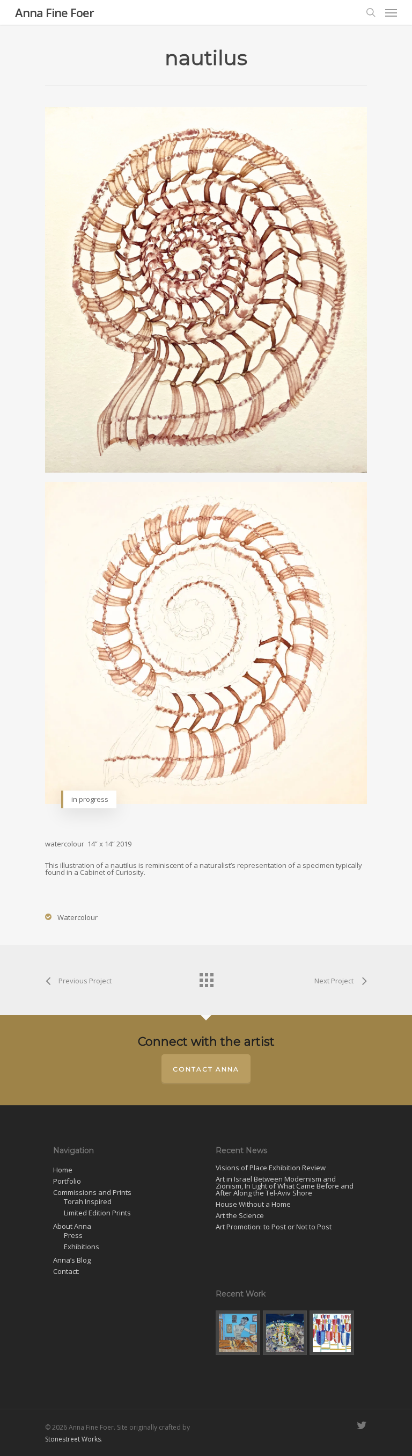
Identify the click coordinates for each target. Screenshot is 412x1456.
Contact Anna (206, 1069)
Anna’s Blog (72, 1260)
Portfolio (67, 1181)
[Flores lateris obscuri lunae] (285, 1332)
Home (62, 1170)
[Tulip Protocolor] (332, 1332)
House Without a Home (253, 1204)
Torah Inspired (88, 1201)
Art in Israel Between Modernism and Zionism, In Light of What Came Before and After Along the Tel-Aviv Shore (285, 1186)
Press (73, 1235)
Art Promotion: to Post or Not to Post (274, 1226)
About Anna (72, 1226)
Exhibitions (81, 1246)
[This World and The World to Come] (238, 1332)
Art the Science (240, 1215)
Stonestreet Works (73, 1439)
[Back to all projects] (206, 977)
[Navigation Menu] (391, 12)
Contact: (66, 1271)
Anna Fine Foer (54, 12)
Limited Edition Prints (97, 1212)
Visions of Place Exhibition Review (271, 1167)
